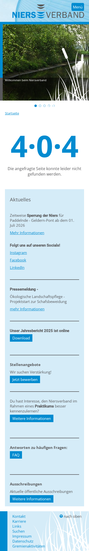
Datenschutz (22, 541)
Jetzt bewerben (25, 379)
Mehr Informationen (27, 232)
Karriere (19, 521)
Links (16, 526)
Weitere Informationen (31, 418)
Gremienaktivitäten (28, 546)
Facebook (18, 259)
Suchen (18, 531)
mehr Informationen (27, 308)
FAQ (16, 454)
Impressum (22, 536)
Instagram (18, 252)
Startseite (12, 113)
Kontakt (18, 516)
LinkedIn (17, 267)
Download (21, 337)
